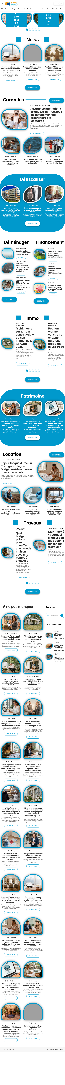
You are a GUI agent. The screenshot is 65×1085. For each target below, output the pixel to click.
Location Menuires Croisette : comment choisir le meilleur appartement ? (54, 512)
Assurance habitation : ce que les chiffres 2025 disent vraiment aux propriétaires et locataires (46, 115)
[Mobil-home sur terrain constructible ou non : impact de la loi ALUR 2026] (7, 343)
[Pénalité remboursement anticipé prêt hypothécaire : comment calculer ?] (39, 271)
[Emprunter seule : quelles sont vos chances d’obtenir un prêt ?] (39, 288)
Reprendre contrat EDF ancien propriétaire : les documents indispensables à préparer (23, 284)
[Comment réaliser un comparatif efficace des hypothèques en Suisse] (11, 53)
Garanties (13, 99)
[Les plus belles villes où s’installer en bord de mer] (7, 253)
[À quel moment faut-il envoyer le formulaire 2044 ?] (33, 194)
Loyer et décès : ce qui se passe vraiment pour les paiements (32, 161)
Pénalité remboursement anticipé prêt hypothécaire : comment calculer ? (55, 271)
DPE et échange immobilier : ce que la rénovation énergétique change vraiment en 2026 (11, 811)
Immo (32, 318)
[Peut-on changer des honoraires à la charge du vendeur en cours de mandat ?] (33, 926)
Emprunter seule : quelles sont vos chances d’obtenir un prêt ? (55, 288)
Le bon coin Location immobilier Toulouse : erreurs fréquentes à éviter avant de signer (59, 658)
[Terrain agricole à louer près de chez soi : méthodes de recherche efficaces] (11, 495)
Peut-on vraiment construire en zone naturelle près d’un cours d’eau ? (56, 339)
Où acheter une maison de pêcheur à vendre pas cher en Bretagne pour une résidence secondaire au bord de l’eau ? (33, 812)
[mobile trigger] (3, 3)
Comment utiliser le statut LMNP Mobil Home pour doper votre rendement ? (32, 424)
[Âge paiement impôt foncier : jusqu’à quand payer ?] (54, 194)
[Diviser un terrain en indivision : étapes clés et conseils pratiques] (39, 254)
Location (12, 454)
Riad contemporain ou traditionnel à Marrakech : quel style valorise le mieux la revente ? (11, 1028)
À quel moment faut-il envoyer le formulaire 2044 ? (32, 210)
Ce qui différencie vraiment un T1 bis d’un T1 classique (10, 210)
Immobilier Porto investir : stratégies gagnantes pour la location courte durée (10, 424)
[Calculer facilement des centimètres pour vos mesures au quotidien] (7, 268)
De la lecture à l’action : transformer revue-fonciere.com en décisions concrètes (33, 767)
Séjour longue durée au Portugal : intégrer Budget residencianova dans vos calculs (16, 467)
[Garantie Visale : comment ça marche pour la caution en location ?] (11, 145)
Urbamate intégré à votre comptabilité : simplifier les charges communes (11, 723)
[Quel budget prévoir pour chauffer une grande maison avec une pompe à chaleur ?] (7, 552)
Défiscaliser (32, 179)
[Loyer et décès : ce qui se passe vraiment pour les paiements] (33, 145)
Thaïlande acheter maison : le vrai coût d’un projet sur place (33, 985)
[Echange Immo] (11, 3)
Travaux (32, 522)
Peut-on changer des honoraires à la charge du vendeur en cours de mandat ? (33, 943)
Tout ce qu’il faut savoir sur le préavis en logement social (54, 68)
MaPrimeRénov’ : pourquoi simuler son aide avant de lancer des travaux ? (10, 856)
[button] (26, 29)
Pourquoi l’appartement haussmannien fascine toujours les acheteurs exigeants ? (10, 899)
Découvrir (56, 100)
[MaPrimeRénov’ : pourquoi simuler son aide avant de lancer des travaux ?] (39, 545)
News (32, 39)
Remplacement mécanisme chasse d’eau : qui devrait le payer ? (32, 512)
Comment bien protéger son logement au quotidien (32, 68)
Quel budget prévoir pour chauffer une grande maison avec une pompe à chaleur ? (23, 546)
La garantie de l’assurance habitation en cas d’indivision (54, 161)
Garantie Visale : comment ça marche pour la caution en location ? (10, 162)
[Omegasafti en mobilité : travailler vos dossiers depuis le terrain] (33, 839)
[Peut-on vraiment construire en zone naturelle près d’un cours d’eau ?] (39, 344)
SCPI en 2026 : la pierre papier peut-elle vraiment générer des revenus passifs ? (54, 424)
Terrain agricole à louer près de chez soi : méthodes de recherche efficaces (10, 512)
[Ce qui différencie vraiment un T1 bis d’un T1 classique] (11, 194)
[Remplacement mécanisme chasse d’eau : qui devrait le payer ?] (33, 495)
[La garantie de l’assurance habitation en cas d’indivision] (54, 145)
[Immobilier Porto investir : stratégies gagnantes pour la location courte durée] (11, 408)
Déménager (16, 242)
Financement (50, 242)
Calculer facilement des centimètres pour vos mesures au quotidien (23, 267)
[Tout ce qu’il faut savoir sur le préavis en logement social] (54, 53)
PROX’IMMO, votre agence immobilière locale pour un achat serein (33, 724)
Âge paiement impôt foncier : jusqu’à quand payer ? (54, 210)
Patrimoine (32, 395)
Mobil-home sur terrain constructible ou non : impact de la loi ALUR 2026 (25, 337)
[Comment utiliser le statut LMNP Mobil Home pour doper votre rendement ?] (33, 408)
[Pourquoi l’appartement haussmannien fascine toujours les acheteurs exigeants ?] (11, 883)
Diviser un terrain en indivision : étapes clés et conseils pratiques (55, 254)
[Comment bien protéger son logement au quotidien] (33, 53)
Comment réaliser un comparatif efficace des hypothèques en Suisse (10, 68)
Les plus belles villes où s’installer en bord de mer (23, 253)
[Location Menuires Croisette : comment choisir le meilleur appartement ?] (54, 495)
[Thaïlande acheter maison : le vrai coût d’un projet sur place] (33, 970)
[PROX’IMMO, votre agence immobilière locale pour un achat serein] (33, 707)
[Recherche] (56, 3)
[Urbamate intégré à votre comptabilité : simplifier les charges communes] (11, 707)
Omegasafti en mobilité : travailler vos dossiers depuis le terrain (33, 855)
